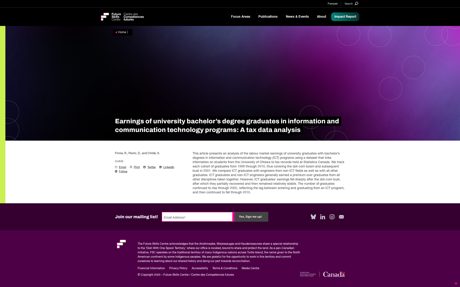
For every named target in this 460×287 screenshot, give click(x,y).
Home (122, 32)
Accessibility (200, 268)
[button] (455, 283)
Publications (268, 16)
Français (333, 4)
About (321, 16)
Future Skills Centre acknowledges (165, 244)
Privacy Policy (178, 268)
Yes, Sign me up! (250, 216)
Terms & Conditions (224, 268)
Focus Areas (240, 16)
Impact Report (345, 16)
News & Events (297, 16)
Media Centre (250, 268)
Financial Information (151, 268)
